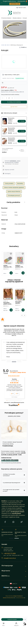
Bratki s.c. (24, 47)
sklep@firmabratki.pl (10, 558)
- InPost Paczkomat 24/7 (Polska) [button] (12, 161)
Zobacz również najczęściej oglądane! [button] (14, 187)
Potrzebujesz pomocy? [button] (14, 195)
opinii (18, 372)
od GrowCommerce (19, 597)
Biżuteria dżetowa (17, 18)
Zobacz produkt (11, 272)
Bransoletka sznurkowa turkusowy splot (11, 129)
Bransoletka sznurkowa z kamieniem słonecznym (11, 139)
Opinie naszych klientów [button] (14, 191)
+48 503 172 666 (22, 7)
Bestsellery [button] (20, 183)
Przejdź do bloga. (7, 446)
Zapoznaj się (16, 4)
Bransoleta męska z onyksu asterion (11, 119)
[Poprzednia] (1, 2)
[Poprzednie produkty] (21, 315)
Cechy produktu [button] (9, 183)
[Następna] (26, 2)
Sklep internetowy (13, 596)
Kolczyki (25, 18)
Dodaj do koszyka (15, 102)
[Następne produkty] (24, 315)
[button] (12, 45)
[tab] (3, 360)
